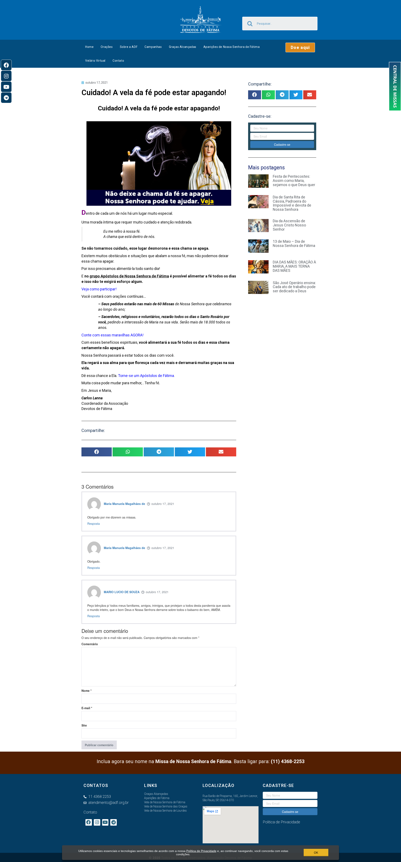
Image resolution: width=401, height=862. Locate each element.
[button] (300, 47)
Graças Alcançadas (182, 47)
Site (84, 725)
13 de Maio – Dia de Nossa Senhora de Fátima (294, 243)
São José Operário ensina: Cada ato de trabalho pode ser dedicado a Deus (294, 287)
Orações (107, 47)
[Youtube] (6, 86)
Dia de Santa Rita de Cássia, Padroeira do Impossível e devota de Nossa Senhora (292, 203)
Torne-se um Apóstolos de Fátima (146, 375)
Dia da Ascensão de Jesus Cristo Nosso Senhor (289, 225)
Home (89, 47)
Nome (86, 690)
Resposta (93, 523)
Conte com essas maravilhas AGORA (111, 335)
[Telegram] (6, 97)
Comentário (89, 644)
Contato (118, 60)
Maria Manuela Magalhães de (124, 504)
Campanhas (153, 47)
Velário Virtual (95, 60)
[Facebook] (6, 65)
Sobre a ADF (129, 47)
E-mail (86, 708)
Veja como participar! (99, 289)
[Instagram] (6, 75)
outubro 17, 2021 (162, 504)
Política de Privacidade (201, 851)
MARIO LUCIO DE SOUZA (122, 592)
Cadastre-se (282, 144)
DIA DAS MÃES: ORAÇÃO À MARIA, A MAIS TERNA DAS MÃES (294, 266)
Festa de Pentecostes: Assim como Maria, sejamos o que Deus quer (294, 180)
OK (316, 852)
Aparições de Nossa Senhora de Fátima (231, 47)
